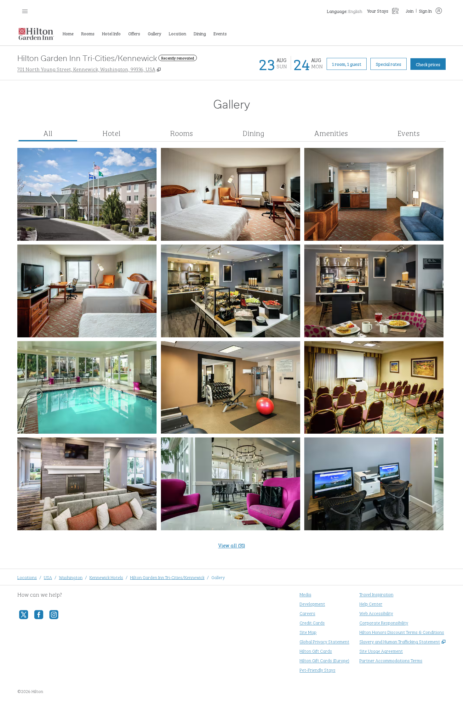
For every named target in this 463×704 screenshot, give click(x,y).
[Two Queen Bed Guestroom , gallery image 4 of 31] (87, 291)
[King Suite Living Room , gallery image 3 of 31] (373, 194)
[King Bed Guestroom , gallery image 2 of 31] (230, 194)
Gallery (218, 577)
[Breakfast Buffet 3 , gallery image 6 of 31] (373, 291)
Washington (71, 577)
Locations (27, 577)
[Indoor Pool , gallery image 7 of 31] (87, 387)
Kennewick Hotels (106, 577)
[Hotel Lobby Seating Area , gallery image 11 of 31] (230, 483)
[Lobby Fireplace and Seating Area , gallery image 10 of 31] (87, 483)
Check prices (431, 63)
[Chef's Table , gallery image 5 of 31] (230, 291)
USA (48, 577)
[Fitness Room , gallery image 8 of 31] (230, 387)
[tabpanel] (231, 352)
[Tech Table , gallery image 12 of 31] (373, 483)
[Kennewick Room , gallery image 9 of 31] (373, 387)
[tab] (48, 133)
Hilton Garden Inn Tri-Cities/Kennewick (167, 577)
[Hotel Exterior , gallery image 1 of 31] (87, 194)
